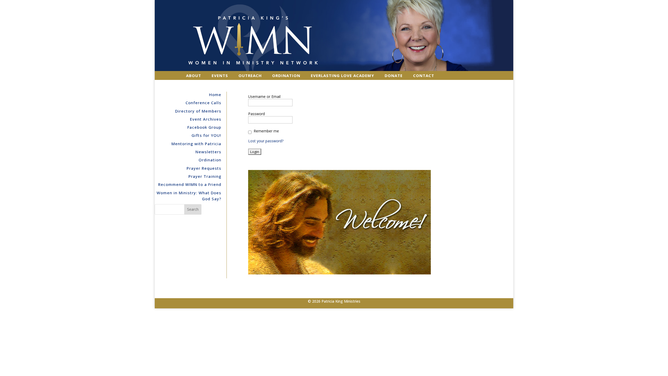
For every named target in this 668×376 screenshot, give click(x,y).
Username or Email (264, 96)
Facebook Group (204, 127)
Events (220, 75)
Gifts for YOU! (206, 135)
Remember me (266, 131)
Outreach (250, 75)
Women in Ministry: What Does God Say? (189, 196)
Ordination (286, 75)
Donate (394, 75)
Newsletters (208, 151)
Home (215, 94)
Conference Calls (203, 102)
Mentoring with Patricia (196, 143)
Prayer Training (204, 176)
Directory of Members (198, 111)
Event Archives (205, 119)
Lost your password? (265, 140)
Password (256, 113)
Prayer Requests (204, 168)
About (193, 75)
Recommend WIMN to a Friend (189, 184)
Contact (423, 75)
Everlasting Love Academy (342, 75)
